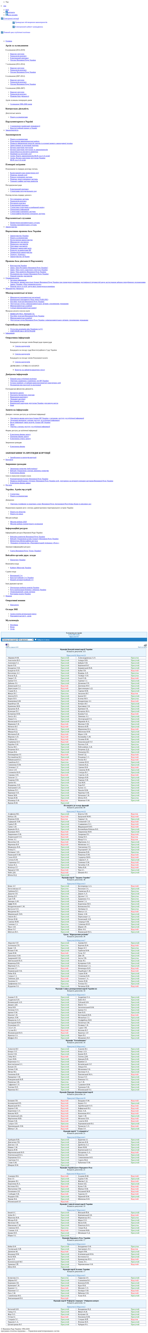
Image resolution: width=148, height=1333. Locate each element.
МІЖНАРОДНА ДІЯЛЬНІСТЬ (22, 314)
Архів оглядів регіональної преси (23, 614)
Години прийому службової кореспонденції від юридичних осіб (35, 383)
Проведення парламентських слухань (25, 223)
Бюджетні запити (17, 393)
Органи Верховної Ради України (23, 60)
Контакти (9, 460)
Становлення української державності (25, 126)
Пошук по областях (18, 512)
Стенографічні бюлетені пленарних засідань (27, 214)
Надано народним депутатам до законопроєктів (29, 150)
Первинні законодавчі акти (20, 248)
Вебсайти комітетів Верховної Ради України (27, 537)
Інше (12, 405)
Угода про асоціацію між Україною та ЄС (26, 329)
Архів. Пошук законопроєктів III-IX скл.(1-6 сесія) (30, 156)
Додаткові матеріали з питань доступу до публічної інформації (35, 420)
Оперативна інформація (19, 209)
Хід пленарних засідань (19, 199)
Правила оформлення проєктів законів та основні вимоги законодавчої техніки (41, 143)
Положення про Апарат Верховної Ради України (29, 274)
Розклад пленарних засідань (21, 177)
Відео (12, 627)
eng (4, 6)
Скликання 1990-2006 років (21, 104)
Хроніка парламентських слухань (23, 225)
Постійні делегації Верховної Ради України (27, 302)
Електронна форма (17, 446)
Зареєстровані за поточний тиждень (24, 145)
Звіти (12, 424)
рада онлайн (13, 15)
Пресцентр (14, 605)
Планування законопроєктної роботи (24, 141)
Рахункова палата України (20, 594)
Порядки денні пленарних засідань (24, 179)
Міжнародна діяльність (15, 288)
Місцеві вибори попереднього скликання (26, 524)
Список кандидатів (22, 346)
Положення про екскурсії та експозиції (25, 385)
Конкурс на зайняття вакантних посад (30, 370)
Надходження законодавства (21, 240)
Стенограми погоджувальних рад (23, 191)
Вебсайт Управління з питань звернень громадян (29, 471)
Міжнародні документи (19, 242)
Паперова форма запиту (19, 437)
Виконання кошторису (19, 397)
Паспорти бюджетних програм (22, 395)
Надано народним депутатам (21, 147)
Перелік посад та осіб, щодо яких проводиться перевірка (32, 286)
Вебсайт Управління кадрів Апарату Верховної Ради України (34, 539)
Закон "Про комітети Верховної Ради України (28, 272)
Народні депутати (17, 54)
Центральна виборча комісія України (24, 588)
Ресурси (9, 485)
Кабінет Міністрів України (20, 568)
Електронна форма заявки (20, 483)
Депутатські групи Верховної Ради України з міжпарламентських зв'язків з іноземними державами (49, 320)
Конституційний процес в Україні (23, 128)
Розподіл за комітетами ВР (20, 250)
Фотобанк (14, 625)
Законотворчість (12, 130)
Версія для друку (142, 647)
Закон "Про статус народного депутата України (29, 270)
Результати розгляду (18, 203)
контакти (11, 12)
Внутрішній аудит (17, 401)
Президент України (17, 560)
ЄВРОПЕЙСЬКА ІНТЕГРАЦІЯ (22, 331)
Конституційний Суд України (22, 578)
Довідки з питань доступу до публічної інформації (30, 427)
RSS (7, 10)
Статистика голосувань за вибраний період (27, 207)
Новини (9, 596)
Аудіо (12, 629)
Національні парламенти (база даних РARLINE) (29, 299)
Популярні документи (19, 246)
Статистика (14, 494)
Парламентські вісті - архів (20, 616)
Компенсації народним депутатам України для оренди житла (34, 403)
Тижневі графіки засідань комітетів (24, 181)
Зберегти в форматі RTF (12, 647)
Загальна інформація (18, 280)
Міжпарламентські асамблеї (21, 306)
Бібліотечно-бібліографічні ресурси (24, 541)
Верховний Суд (16, 576)
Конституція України (18, 266)
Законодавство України (19, 236)
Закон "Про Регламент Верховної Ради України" (29, 268)
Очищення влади (12, 278)
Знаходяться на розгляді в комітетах (24, 152)
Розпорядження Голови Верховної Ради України (29, 479)
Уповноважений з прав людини (22, 592)
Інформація (10, 333)
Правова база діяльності (19, 96)
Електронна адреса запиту (20, 439)
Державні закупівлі (17, 399)
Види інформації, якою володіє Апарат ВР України (30, 422)
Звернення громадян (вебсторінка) (23, 469)
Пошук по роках (16, 514)
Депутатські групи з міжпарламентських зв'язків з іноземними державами (39, 304)
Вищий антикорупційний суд (21, 580)
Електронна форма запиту (20, 434)
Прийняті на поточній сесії (20, 154)
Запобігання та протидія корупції (23, 457)
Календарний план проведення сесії (24, 173)
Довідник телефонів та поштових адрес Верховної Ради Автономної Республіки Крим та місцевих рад (50, 504)
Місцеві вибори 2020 (18, 522)
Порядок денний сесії (18, 175)
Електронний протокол (19, 58)
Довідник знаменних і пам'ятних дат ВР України (29, 381)
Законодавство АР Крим (19, 257)
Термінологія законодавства (21, 252)
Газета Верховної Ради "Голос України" (25, 551)
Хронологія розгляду (18, 56)
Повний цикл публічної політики (23, 379)
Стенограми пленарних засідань (23, 212)
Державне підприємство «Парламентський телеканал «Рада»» (34, 543)
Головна (9, 41)
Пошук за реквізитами (19, 117)
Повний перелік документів (21, 276)
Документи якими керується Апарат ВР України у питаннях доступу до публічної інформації (47, 418)
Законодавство (11, 227)
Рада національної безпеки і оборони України (28, 590)
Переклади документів (19, 244)
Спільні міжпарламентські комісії (23, 308)
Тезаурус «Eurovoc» (18, 254)
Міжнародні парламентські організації (25, 297)
